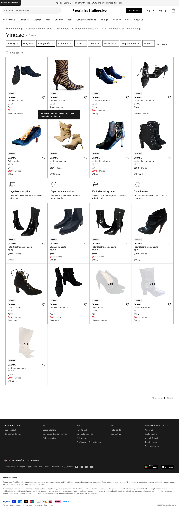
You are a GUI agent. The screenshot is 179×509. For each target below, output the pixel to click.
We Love (116, 19)
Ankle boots (62, 28)
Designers (25, 19)
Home (9, 28)
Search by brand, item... (19, 10)
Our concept (10, 429)
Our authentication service (55, 434)
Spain (46, 505)
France (5, 505)
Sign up (162, 10)
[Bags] (75, 20)
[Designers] (32, 20)
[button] (173, 10)
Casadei (30, 28)
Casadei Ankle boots (83, 28)
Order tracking (49, 429)
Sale (127, 19)
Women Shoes (45, 28)
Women (37, 19)
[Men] (52, 20)
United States (28, 505)
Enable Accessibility (10, 2)
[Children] (65, 20)
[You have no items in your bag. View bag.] (173, 10)
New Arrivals (9, 19)
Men (48, 19)
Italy (51, 505)
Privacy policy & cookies (62, 466)
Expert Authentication (62, 191)
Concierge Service (12, 434)
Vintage (104, 19)
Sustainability (151, 434)
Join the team (151, 442)
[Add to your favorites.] (43, 97)
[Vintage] (110, 20)
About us (149, 429)
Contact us (116, 434)
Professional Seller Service (89, 442)
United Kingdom (16, 505)
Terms (46, 466)
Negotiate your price (19, 191)
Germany (38, 505)
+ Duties (59, 107)
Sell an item (134, 10)
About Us (138, 19)
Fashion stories (152, 446)
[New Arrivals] (17, 20)
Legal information (34, 466)
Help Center (116, 429)
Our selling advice (85, 434)
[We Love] (123, 20)
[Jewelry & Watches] (98, 20)
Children (59, 19)
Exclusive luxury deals (104, 191)
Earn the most (141, 191)
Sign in (150, 10)
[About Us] (145, 20)
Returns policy (49, 438)
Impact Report (151, 438)
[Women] (44, 20)
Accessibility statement (14, 466)
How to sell (82, 429)
